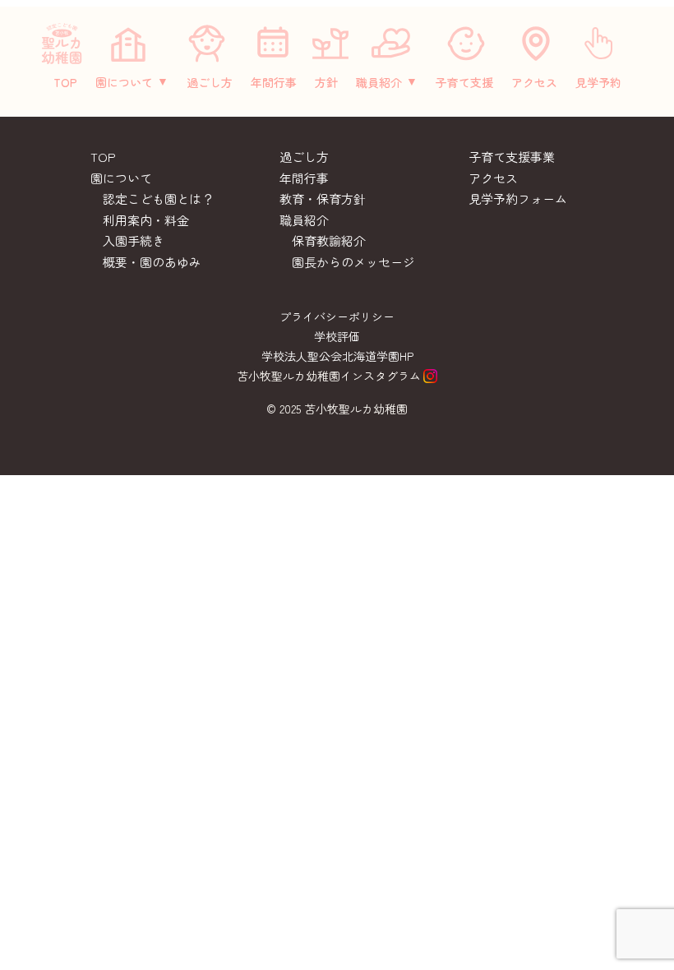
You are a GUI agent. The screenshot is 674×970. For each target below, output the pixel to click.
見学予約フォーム (518, 198)
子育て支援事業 (512, 156)
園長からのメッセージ (353, 261)
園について (124, 82)
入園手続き (133, 240)
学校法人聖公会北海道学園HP (337, 356)
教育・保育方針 (322, 198)
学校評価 (337, 336)
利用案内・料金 (146, 220)
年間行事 (274, 82)
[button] (132, 82)
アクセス (534, 82)
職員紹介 (379, 82)
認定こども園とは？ (158, 198)
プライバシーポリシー (337, 316)
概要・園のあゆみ (152, 261)
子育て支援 (464, 82)
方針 (326, 82)
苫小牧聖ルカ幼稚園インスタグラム (329, 375)
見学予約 (598, 82)
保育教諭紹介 (329, 240)
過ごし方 (210, 82)
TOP (65, 82)
